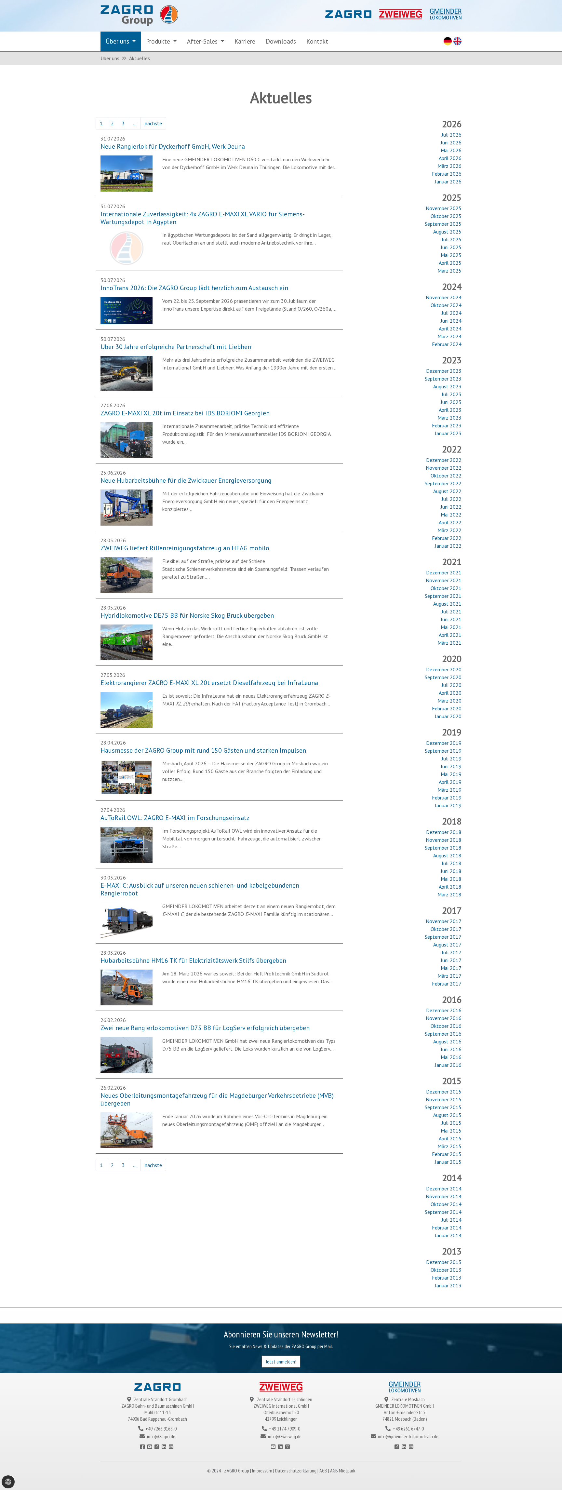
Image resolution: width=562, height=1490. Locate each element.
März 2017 (449, 976)
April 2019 (450, 782)
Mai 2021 (451, 627)
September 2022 (443, 483)
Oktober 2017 (446, 929)
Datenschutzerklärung (296, 1470)
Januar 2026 (448, 181)
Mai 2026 (451, 150)
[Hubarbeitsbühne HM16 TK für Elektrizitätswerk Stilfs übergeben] (126, 987)
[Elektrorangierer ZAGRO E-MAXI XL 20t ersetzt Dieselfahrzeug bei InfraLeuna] (126, 709)
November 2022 (444, 467)
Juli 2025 (452, 239)
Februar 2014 (447, 1227)
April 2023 (450, 410)
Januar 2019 (448, 805)
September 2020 (443, 677)
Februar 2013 (447, 1277)
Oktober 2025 (446, 216)
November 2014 (444, 1196)
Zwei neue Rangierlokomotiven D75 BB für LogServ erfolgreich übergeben (205, 1028)
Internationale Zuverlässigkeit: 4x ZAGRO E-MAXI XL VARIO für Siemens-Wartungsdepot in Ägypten (202, 218)
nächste (153, 123)
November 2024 (444, 297)
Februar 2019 (447, 797)
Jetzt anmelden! (281, 1361)
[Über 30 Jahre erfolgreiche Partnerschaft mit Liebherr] (126, 372)
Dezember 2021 (444, 572)
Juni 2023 (451, 402)
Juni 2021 (451, 619)
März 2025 (449, 270)
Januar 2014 (448, 1235)
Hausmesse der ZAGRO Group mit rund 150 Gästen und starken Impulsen (203, 750)
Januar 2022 (448, 546)
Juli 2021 (452, 611)
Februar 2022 (447, 538)
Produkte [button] (159, 41)
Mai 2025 (451, 255)
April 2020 (450, 693)
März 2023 (449, 417)
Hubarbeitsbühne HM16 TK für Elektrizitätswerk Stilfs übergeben (193, 960)
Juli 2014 (452, 1219)
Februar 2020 (447, 708)
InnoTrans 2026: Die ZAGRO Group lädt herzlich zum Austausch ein (194, 288)
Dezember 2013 (444, 1262)
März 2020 (449, 700)
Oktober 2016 (446, 1026)
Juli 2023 (452, 394)
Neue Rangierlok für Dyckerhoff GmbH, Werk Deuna (172, 146)
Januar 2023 (448, 433)
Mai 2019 (451, 774)
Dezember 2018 (444, 832)
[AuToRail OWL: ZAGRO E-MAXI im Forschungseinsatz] (126, 844)
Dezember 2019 (444, 743)
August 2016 (447, 1041)
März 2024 (449, 336)
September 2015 (443, 1107)
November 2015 (444, 1099)
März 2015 (449, 1146)
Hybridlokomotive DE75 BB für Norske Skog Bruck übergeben (187, 615)
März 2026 (449, 166)
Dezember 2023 (444, 371)
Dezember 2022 (444, 460)
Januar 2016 (448, 1065)
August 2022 (447, 491)
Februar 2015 (447, 1154)
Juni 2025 (451, 247)
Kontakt (317, 41)
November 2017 (444, 921)
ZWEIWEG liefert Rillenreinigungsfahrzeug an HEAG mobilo (184, 548)
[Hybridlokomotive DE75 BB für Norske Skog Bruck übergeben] (126, 641)
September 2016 (443, 1033)
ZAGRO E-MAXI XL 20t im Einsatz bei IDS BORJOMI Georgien (185, 413)
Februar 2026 (447, 173)
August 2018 (447, 855)
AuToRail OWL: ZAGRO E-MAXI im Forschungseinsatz (174, 817)
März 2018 (449, 894)
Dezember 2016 (444, 1010)
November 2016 (444, 1018)
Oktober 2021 (446, 588)
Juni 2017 (451, 960)
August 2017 (447, 944)
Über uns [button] (118, 41)
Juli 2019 (452, 758)
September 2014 (443, 1212)
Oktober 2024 (446, 305)
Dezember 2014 (444, 1188)
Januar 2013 (448, 1285)
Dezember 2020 (444, 669)
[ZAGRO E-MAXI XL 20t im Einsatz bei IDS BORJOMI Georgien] (126, 439)
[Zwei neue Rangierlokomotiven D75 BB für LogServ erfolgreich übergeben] (126, 1054)
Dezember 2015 (444, 1091)
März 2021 (449, 642)
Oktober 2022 (446, 475)
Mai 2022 (451, 514)
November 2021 (444, 580)
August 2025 (447, 231)
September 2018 (443, 847)
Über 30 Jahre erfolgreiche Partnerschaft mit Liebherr (176, 346)
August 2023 (447, 386)
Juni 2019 (451, 766)
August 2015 (447, 1115)
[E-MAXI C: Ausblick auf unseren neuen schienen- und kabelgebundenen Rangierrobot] (126, 919)
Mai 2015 (451, 1130)
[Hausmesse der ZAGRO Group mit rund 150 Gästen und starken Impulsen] (126, 776)
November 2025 (444, 208)
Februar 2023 (447, 425)
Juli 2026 (452, 134)
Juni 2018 (451, 871)
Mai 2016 (451, 1057)
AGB (323, 1470)
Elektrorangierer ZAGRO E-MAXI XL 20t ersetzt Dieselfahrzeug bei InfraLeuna (209, 682)
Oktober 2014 (446, 1204)
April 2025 (450, 263)
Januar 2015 (448, 1162)
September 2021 (443, 596)
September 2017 (443, 936)
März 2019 (449, 789)
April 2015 (450, 1138)
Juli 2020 (452, 685)
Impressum (262, 1470)
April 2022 (450, 522)
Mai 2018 (451, 879)
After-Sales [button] (203, 41)
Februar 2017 (447, 983)
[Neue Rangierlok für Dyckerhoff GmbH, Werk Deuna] (126, 173)
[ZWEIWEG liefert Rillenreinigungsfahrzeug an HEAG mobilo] (126, 574)
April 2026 (450, 158)
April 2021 (450, 635)
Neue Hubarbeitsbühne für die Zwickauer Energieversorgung (186, 480)
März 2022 (449, 530)
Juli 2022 (452, 499)
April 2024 (450, 328)
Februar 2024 (447, 344)
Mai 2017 (451, 968)
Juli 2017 (452, 952)
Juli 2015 (452, 1123)
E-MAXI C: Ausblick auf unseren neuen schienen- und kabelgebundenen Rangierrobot (199, 889)
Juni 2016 (451, 1049)
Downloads (281, 41)
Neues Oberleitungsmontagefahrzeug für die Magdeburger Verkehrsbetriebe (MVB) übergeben (217, 1099)
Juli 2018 (452, 863)
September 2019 (443, 750)
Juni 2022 (451, 506)
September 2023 (443, 378)
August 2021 (447, 603)
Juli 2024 (452, 313)
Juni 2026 (451, 142)
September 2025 (443, 224)
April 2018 (450, 886)
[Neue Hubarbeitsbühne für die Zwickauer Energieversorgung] (126, 506)
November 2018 (444, 840)
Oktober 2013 (446, 1270)
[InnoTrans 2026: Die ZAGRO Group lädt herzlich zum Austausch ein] (126, 310)
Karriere (244, 41)
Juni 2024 (451, 320)
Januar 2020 (448, 716)
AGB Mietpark (342, 1470)
